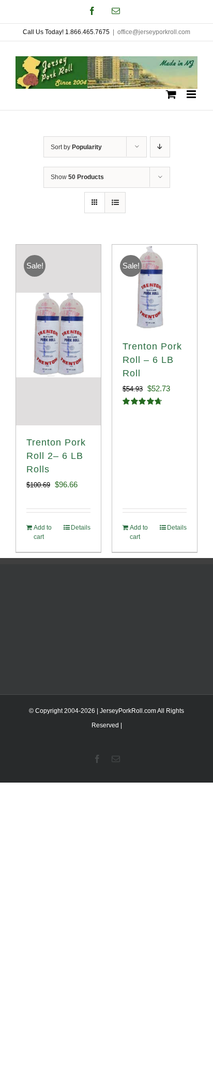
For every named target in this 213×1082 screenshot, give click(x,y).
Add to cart (43, 532)
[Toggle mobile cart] (171, 94)
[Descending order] (160, 146)
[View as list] (115, 203)
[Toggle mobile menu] (192, 94)
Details (80, 527)
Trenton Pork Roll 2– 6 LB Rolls (56, 455)
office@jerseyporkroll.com (153, 32)
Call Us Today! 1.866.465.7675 (66, 32)
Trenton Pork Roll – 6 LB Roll (152, 359)
